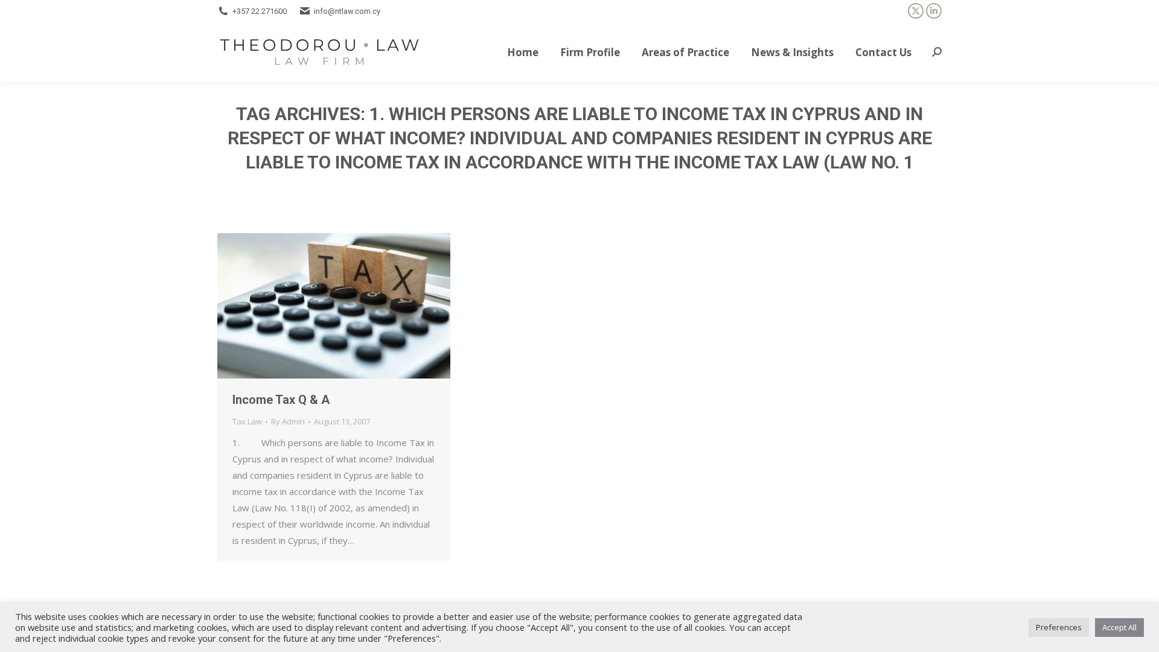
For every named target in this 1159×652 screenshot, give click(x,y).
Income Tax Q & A (281, 399)
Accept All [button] (1119, 627)
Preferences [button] (1059, 627)
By (288, 421)
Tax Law (247, 421)
